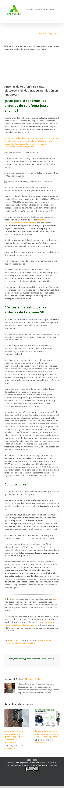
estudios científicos (28, 643)
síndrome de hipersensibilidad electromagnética (26, 221)
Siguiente (53, 33)
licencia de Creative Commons (44, 765)
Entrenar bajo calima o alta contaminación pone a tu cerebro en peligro (47, 734)
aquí (55, 599)
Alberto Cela (13, 640)
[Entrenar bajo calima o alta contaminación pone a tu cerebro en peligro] (47, 718)
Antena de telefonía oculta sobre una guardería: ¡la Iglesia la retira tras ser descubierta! (15, 737)
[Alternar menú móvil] (58, 17)
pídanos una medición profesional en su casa (29, 623)
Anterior (42, 33)
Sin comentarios (13, 747)
